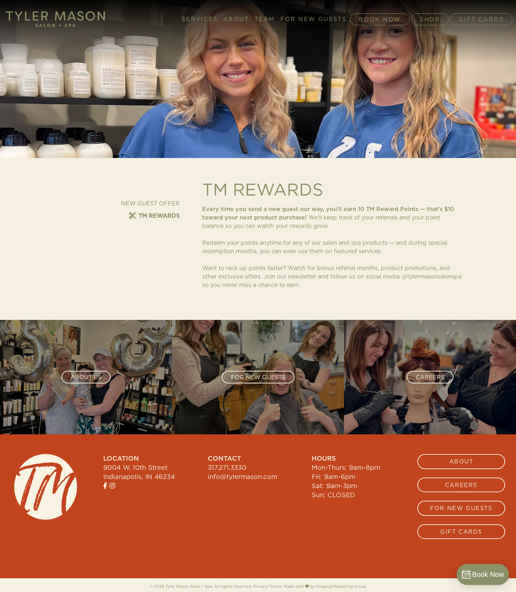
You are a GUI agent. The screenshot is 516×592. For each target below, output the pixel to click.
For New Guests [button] (258, 377)
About (236, 19)
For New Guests (313, 19)
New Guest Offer (150, 203)
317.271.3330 (227, 467)
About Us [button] (86, 377)
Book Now (380, 19)
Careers (461, 485)
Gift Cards (481, 19)
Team (264, 19)
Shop (430, 19)
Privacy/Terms (267, 586)
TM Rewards (159, 215)
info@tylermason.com (242, 476)
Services (200, 19)
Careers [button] (430, 377)
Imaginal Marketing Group (341, 586)
